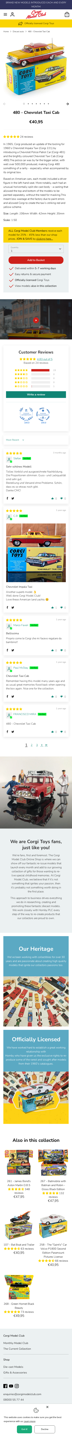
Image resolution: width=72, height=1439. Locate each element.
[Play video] (36, 320)
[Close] (58, 1407)
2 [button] (28, 103)
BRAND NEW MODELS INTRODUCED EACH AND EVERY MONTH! (36, 4)
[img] (14, 453)
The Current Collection (17, 1349)
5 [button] (40, 103)
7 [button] (48, 103)
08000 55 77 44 (13, 1400)
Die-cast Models (13, 1367)
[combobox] (36, 249)
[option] (36, 23)
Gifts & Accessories (15, 1372)
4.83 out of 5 (45, 359)
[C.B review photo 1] (36, 552)
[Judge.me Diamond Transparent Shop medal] (43, 414)
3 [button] (32, 103)
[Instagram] (17, 1386)
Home (6, 31)
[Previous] (4, 104)
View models (36, 286)
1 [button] (24, 104)
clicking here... (44, 239)
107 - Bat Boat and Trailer (19, 1245)
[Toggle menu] (5, 14)
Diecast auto (18, 31)
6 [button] (44, 103)
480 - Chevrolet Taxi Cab (39, 31)
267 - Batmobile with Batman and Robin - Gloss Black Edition (53, 1185)
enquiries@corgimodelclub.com (22, 1394)
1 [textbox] (12, 251)
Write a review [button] (36, 394)
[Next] (67, 104)
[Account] (12, 13)
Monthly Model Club (15, 1343)
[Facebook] (5, 1386)
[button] (11, 137)
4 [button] (36, 103)
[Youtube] (11, 1386)
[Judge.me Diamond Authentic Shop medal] (26, 414)
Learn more (29, 1421)
